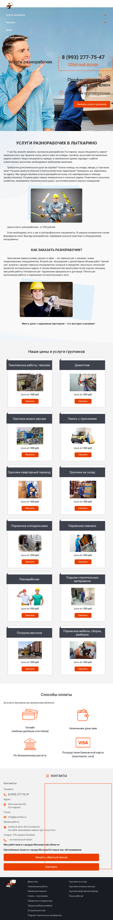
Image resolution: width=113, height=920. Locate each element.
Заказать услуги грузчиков (92, 104)
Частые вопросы (15, 37)
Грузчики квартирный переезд (83, 891)
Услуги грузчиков (15, 15)
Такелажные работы (38, 886)
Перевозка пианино (37, 891)
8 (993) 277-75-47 (83, 57)
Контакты (11, 44)
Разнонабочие (76, 896)
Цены (9, 30)
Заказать (30, 401)
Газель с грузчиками (38, 896)
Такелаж (10, 22)
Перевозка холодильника (40, 901)
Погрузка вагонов (36, 910)
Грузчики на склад (78, 881)
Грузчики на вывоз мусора (82, 886)
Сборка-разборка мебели (40, 905)
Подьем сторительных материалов (45, 915)
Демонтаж (33, 881)
